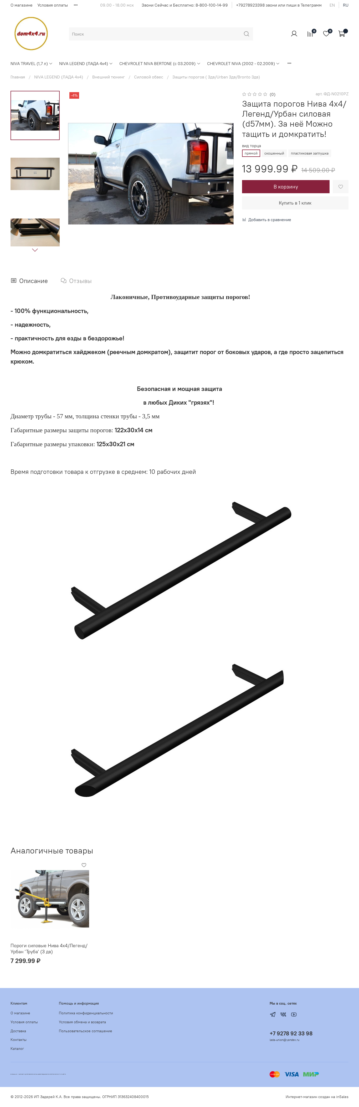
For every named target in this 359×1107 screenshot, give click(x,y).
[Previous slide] (78, 173)
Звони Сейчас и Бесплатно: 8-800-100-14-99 (185, 5)
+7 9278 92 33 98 (291, 1033)
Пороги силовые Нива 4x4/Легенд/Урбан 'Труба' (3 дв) (49, 948)
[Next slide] (35, 250)
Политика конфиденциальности (86, 1013)
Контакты (19, 1039)
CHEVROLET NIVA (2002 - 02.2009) (241, 63)
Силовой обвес (148, 77)
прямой (251, 153)
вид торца (251, 145)
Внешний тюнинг (108, 77)
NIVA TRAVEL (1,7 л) (29, 63)
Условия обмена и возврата (82, 1022)
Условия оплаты (52, 5)
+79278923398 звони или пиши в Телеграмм (279, 5)
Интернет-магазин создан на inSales (317, 1096)
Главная (18, 77)
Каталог (17, 1048)
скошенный (274, 153)
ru (345, 5)
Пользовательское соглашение (85, 1031)
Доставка (18, 1031)
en (332, 5)
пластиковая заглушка (310, 153)
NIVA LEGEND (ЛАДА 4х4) (83, 63)
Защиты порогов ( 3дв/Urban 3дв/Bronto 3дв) (216, 77)
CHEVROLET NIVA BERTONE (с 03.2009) (157, 63)
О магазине (22, 5)
